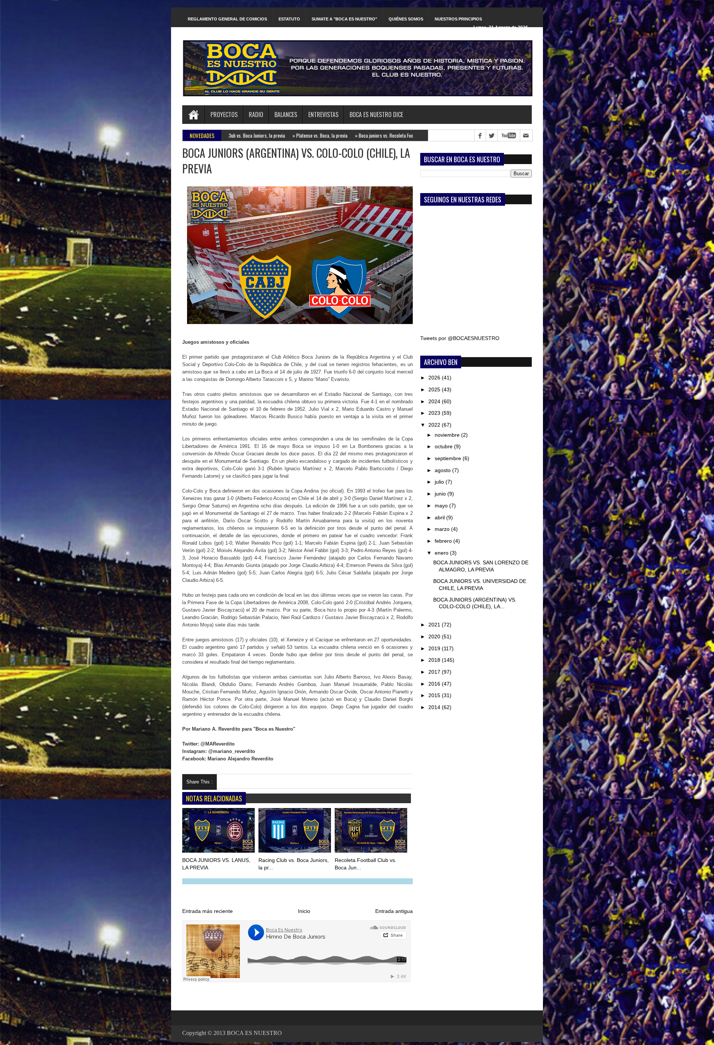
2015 (435, 695)
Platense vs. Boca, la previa (265, 135)
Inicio (304, 911)
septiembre (449, 458)
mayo (442, 506)
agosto (443, 470)
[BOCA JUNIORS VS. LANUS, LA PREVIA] (219, 832)
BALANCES (285, 114)
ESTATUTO (289, 19)
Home (193, 114)
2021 (435, 625)
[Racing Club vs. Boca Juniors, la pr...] (295, 832)
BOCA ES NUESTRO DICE (376, 114)
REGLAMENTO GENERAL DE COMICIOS (227, 19)
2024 (435, 401)
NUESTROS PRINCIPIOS (458, 19)
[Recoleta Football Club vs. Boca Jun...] (371, 832)
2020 (435, 636)
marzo (443, 529)
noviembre (448, 435)
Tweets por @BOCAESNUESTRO (459, 338)
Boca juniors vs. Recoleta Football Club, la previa (347, 135)
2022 (435, 425)
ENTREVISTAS (323, 114)
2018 (435, 660)
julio (440, 482)
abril (440, 517)
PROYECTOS (224, 114)
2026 (435, 378)
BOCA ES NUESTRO (254, 1033)
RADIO (256, 114)
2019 (435, 648)
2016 (435, 684)
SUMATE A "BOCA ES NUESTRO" (344, 19)
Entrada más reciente (207, 911)
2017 (435, 672)
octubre (444, 446)
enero (442, 553)
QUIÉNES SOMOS (406, 19)
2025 (435, 389)
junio (441, 494)
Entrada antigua (394, 911)
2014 (435, 707)
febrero (444, 541)
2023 (435, 413)
